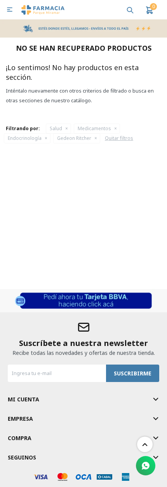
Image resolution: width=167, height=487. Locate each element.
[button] (130, 9)
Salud (56, 128)
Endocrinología (25, 138)
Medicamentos (94, 128)
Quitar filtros (119, 138)
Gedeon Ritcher (74, 138)
